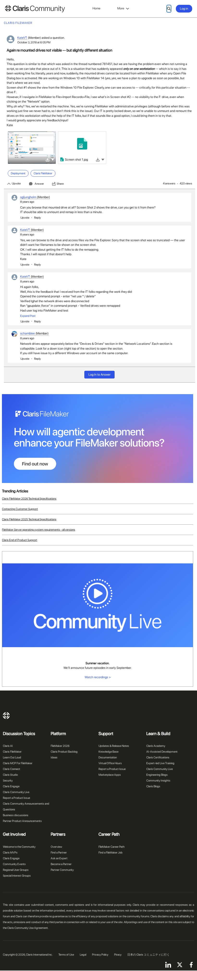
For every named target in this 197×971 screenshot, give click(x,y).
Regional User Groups (16, 870)
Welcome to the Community (19, 846)
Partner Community (62, 870)
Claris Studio (10, 774)
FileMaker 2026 (60, 746)
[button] (53, 159)
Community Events (14, 864)
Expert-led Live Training (160, 763)
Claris (6, 715)
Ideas (54, 757)
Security (8, 780)
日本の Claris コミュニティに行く (148, 954)
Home (96, 8)
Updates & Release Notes (113, 746)
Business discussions (15, 815)
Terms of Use (66, 954)
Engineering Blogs (157, 774)
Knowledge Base (108, 751)
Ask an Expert (59, 858)
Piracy (118, 954)
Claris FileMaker (12, 751)
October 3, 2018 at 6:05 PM (33, 42)
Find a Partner (59, 852)
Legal (83, 954)
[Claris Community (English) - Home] (35, 8)
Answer (39, 183)
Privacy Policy (100, 954)
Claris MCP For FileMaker (17, 763)
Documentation (107, 757)
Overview (56, 846)
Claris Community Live (16, 792)
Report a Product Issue (16, 798)
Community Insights (158, 780)
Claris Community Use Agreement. (28, 928)
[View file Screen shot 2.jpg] (32, 147)
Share (60, 183)
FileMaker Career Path (111, 846)
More (120, 8)
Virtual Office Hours (110, 763)
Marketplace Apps (109, 774)
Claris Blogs (153, 786)
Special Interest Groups (17, 875)
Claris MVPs (10, 852)
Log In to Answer (99, 374)
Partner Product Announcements (22, 821)
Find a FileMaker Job (110, 852)
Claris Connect (11, 769)
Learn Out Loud (12, 757)
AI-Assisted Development (162, 751)
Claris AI (8, 746)
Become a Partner (61, 864)
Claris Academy (155, 746)
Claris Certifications (157, 757)
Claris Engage (11, 786)
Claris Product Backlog (64, 751)
